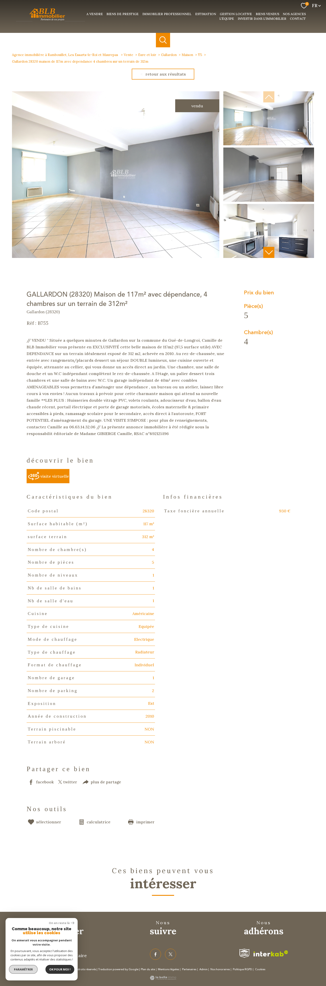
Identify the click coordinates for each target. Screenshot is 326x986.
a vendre (94, 14)
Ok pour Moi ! (60, 969)
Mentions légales (168, 969)
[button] (268, 252)
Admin (203, 969)
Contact (298, 19)
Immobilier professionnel (166, 14)
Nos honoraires (220, 969)
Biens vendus (267, 14)
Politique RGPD (242, 969)
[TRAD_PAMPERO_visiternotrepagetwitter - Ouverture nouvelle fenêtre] (170, 954)
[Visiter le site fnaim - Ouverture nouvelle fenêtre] (244, 953)
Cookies (260, 969)
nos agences (294, 14)
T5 (200, 55)
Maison (187, 55)
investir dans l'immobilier (262, 19)
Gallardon (169, 55)
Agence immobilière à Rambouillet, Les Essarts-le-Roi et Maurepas (65, 55)
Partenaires (189, 969)
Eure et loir (147, 55)
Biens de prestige (122, 14)
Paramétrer (23, 969)
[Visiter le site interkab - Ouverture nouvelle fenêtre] (270, 953)
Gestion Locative (236, 14)
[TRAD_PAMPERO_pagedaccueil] (50, 21)
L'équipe (226, 19)
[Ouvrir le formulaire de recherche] (163, 40)
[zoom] (115, 256)
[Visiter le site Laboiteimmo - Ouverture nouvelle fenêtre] (163, 978)
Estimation (205, 14)
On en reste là (59, 923)
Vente (128, 55)
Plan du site (148, 969)
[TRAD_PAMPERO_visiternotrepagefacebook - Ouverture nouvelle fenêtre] (155, 954)
